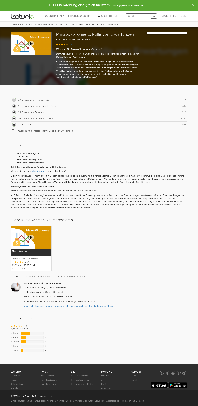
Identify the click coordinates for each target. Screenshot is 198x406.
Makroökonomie (66, 24)
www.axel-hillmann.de (34, 306)
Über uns (15, 375)
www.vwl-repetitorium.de (57, 306)
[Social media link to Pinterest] (173, 373)
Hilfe (133, 375)
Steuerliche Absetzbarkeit (107, 401)
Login (183, 16)
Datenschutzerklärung (21, 401)
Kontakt (14, 388)
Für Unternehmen (79, 375)
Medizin (105, 375)
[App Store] (159, 385)
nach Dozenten (48, 384)
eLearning (106, 388)
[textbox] (138, 15)
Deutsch (139, 401)
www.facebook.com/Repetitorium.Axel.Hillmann (92, 306)
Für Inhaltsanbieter (80, 380)
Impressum (126, 401)
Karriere (105, 384)
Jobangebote (17, 384)
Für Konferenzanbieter (82, 384)
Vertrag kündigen (65, 401)
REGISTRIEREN (169, 16)
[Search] (154, 16)
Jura (103, 380)
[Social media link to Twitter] (167, 373)
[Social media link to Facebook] (162, 373)
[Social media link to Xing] (184, 373)
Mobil (134, 380)
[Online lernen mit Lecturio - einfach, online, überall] (22, 16)
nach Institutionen (49, 380)
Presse (14, 380)
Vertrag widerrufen (84, 401)
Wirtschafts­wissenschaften (41, 24)
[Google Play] (177, 385)
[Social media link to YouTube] (179, 373)
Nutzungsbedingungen (45, 401)
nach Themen (47, 375)
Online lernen (17, 24)
